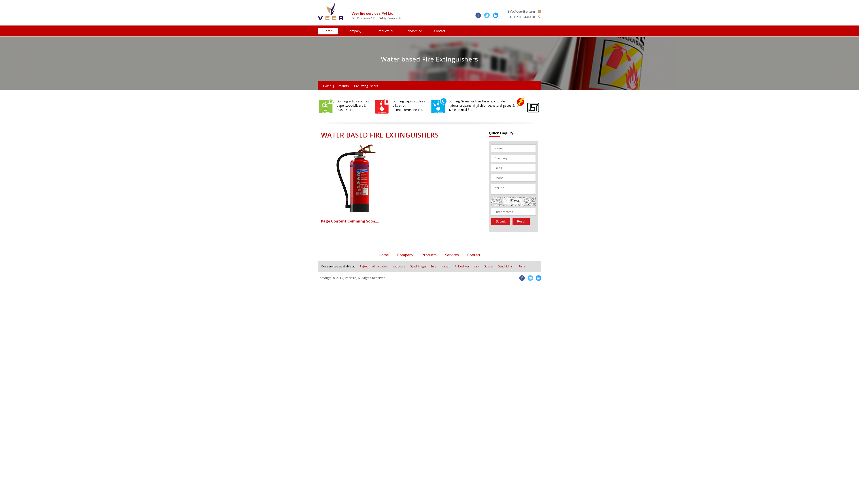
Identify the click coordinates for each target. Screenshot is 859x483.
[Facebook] (477, 17)
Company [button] (405, 254)
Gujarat (488, 266)
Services (412, 31)
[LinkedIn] (494, 17)
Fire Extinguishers (366, 86)
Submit (501, 221)
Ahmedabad (380, 266)
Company (354, 31)
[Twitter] (486, 17)
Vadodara (399, 266)
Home (327, 31)
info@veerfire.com (521, 11)
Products (382, 31)
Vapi (476, 266)
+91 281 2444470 (522, 17)
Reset (521, 221)
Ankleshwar (462, 266)
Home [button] (384, 254)
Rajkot (364, 266)
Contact (439, 31)
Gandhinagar (418, 266)
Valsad (446, 266)
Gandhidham (506, 266)
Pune (522, 266)
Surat (434, 266)
